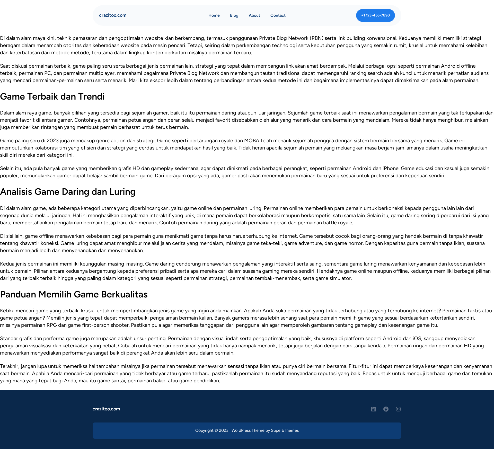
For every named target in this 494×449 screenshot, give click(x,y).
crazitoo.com (113, 15)
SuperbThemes (285, 430)
